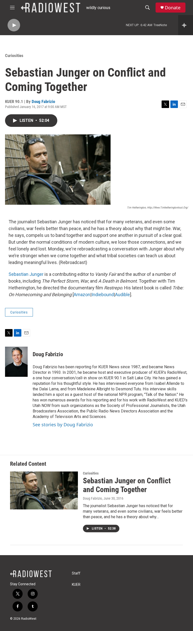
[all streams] (185, 25)
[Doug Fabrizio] (16, 362)
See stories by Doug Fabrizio (63, 425)
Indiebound (102, 294)
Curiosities (14, 55)
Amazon (82, 294)
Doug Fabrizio (43, 101)
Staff (76, 573)
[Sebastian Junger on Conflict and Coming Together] (44, 490)
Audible (122, 294)
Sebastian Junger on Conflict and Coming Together (127, 485)
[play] (14, 25)
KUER (76, 585)
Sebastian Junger (26, 274)
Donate (172, 7)
